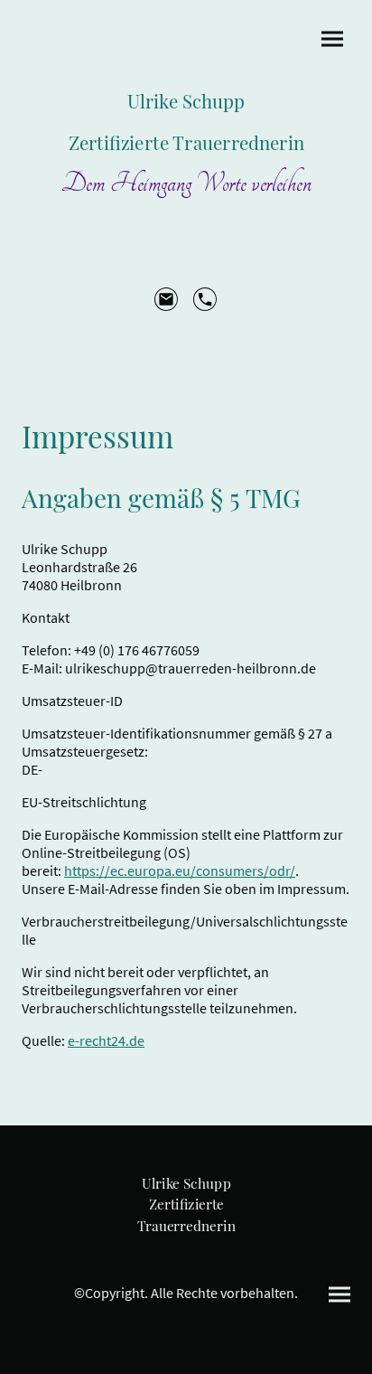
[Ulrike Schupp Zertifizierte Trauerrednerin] (186, 1246)
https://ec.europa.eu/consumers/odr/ (179, 870)
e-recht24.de (106, 1040)
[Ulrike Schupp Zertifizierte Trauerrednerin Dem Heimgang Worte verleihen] (186, 213)
